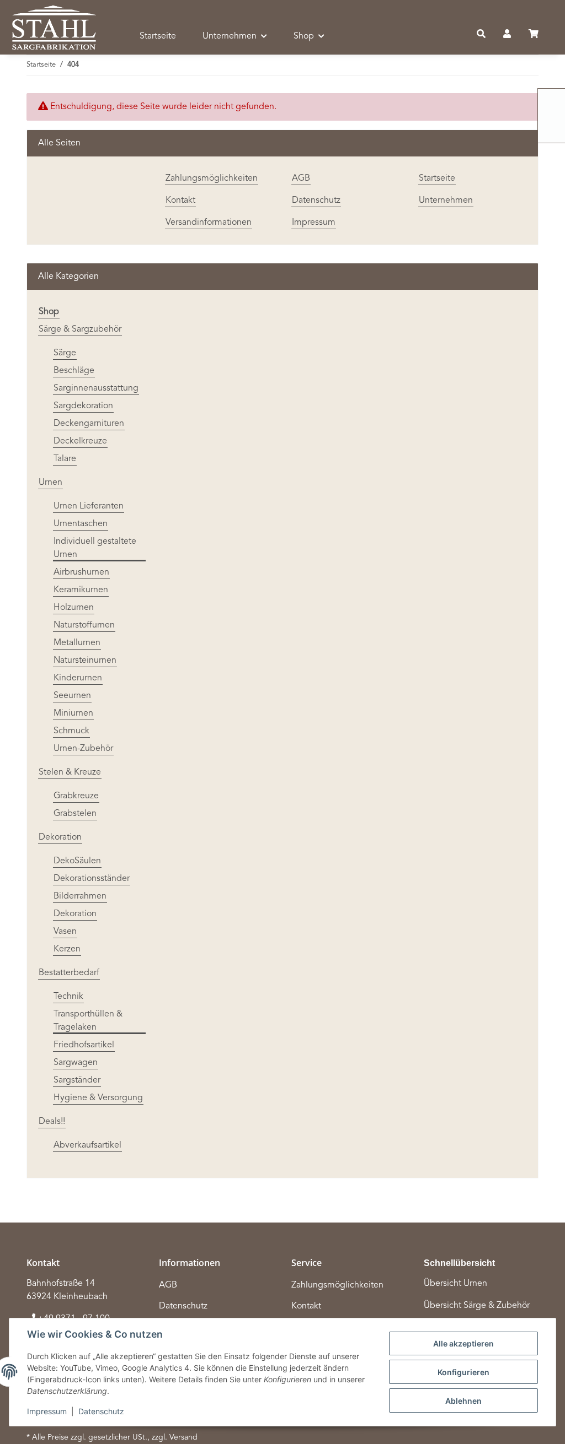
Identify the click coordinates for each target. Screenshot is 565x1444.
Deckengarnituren (89, 423)
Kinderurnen (78, 678)
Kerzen (67, 949)
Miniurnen (73, 713)
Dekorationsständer (92, 878)
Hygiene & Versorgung (98, 1098)
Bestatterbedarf (69, 973)
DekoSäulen (77, 861)
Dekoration (60, 837)
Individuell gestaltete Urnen (95, 548)
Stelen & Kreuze (70, 772)
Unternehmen (446, 200)
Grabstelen (75, 813)
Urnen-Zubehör (83, 748)
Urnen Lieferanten (89, 506)
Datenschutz (101, 1411)
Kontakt (180, 200)
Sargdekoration (83, 406)
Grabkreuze (76, 796)
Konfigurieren (463, 1372)
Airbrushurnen (81, 572)
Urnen (50, 482)
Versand (183, 1437)
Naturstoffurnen (84, 625)
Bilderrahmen (80, 896)
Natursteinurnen (85, 660)
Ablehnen (463, 1400)
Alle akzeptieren (463, 1343)
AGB (301, 178)
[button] (481, 35)
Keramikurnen (81, 590)
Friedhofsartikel (84, 1045)
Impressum (47, 1411)
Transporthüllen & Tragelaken (88, 1021)
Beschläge (74, 370)
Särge (65, 353)
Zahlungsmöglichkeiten (212, 178)
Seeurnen (72, 695)
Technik (68, 996)
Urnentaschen (81, 524)
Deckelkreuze (80, 441)
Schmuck (71, 731)
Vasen (65, 931)
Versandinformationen (209, 222)
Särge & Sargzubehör (80, 329)
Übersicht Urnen (455, 1283)
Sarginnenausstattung (96, 388)
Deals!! (52, 1121)
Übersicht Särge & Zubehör (477, 1305)
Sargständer (77, 1080)
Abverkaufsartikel (87, 1145)
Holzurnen (74, 607)
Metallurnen (77, 643)
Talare (65, 459)
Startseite (158, 36)
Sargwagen (76, 1062)
